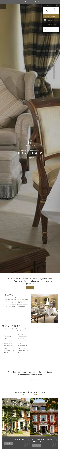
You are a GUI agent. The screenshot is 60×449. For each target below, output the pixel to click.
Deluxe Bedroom (35, 379)
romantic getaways (22, 299)
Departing (54, 5)
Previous (1, 425)
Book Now (30, 287)
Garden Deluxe (46, 379)
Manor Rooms (14, 379)
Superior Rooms (24, 379)
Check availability (51, 16)
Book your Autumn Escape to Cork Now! (30, 2)
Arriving (47, 5)
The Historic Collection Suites (23, 381)
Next (59, 425)
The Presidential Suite (39, 381)
